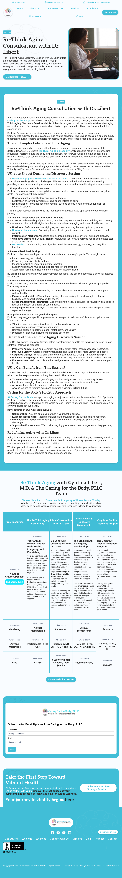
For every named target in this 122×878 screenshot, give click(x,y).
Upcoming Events (108, 832)
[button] (36, 8)
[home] (8, 12)
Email (10, 738)
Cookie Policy (96, 866)
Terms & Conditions (71, 866)
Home (20, 8)
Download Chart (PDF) (61, 679)
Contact (80, 16)
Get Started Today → (17, 77)
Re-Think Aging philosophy (54, 151)
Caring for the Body (18, 120)
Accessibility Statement (111, 866)
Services (75, 8)
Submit (11, 749)
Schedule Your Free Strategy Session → (98, 788)
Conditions (92, 8)
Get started (110, 12)
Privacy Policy (85, 866)
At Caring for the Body (20, 397)
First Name (12, 730)
